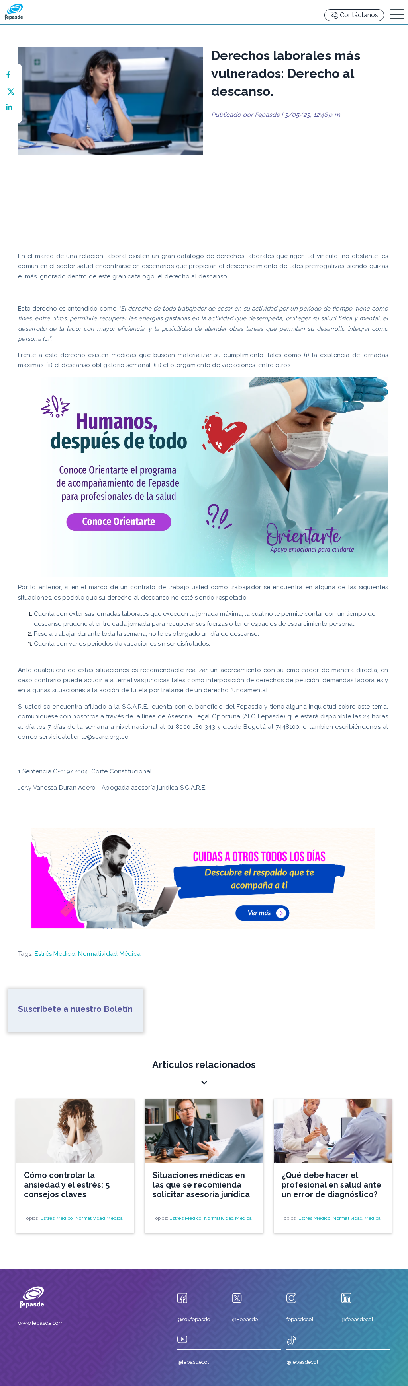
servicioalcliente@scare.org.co (84, 736)
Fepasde (267, 114)
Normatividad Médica (109, 953)
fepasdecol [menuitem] (300, 1319)
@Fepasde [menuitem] (245, 1319)
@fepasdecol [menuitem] (357, 1319)
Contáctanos (359, 15)
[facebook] (11, 75)
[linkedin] (11, 107)
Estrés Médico (55, 953)
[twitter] (11, 91)
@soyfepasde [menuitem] (193, 1319)
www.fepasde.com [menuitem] (41, 1323)
